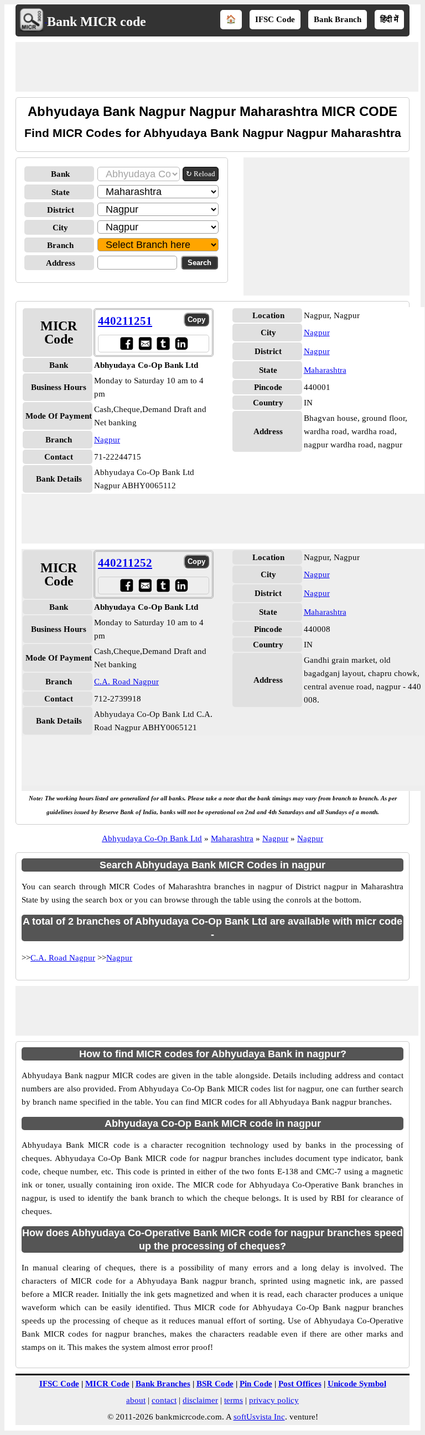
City (60, 227)
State (60, 192)
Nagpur (107, 439)
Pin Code (256, 1383)
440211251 (125, 321)
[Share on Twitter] (163, 343)
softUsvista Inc (259, 1416)
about (136, 1400)
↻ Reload (200, 174)
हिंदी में (389, 19)
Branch (60, 245)
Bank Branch (337, 19)
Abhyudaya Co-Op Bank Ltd (152, 838)
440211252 (125, 562)
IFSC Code (275, 19)
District (60, 209)
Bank (60, 174)
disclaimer (200, 1400)
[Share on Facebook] (126, 343)
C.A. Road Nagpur (126, 681)
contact (164, 1400)
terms (233, 1400)
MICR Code (107, 1383)
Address (60, 262)
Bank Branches (163, 1383)
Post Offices (300, 1383)
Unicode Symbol (357, 1383)
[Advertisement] (216, 67)
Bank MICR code (96, 21)
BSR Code (215, 1383)
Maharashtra (325, 370)
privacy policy (274, 1400)
